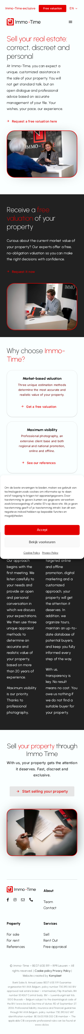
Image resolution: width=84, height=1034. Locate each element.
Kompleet (55, 975)
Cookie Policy (32, 552)
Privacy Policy (50, 552)
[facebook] (8, 899)
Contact (50, 908)
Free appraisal (55, 947)
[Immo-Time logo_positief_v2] (24, 20)
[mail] (23, 899)
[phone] (31, 899)
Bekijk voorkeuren (42, 542)
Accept (42, 530)
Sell (46, 934)
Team (48, 902)
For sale (13, 934)
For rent (13, 940)
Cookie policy (43, 970)
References (16, 947)
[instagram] (15, 899)
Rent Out (50, 940)
